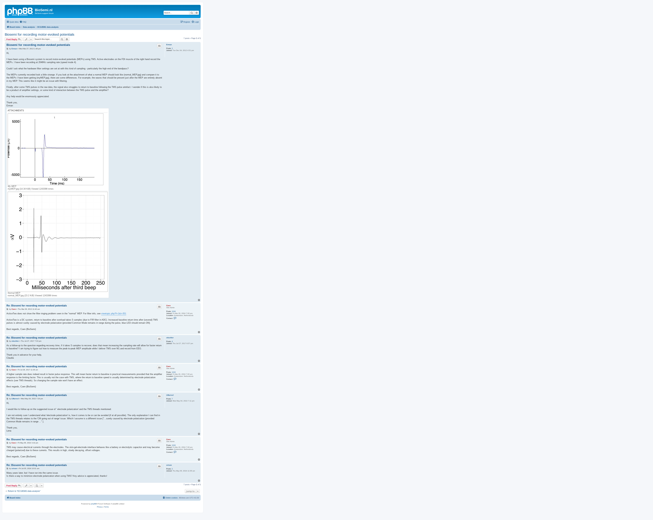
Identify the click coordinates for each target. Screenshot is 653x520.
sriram (169, 465)
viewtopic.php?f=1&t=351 (113, 313)
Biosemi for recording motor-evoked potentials (39, 34)
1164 (174, 311)
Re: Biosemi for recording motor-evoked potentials (36, 305)
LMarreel (170, 395)
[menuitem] (23, 22)
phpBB (93, 504)
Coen (168, 305)
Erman (169, 45)
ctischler (170, 338)
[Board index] (20, 11)
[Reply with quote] (159, 46)
